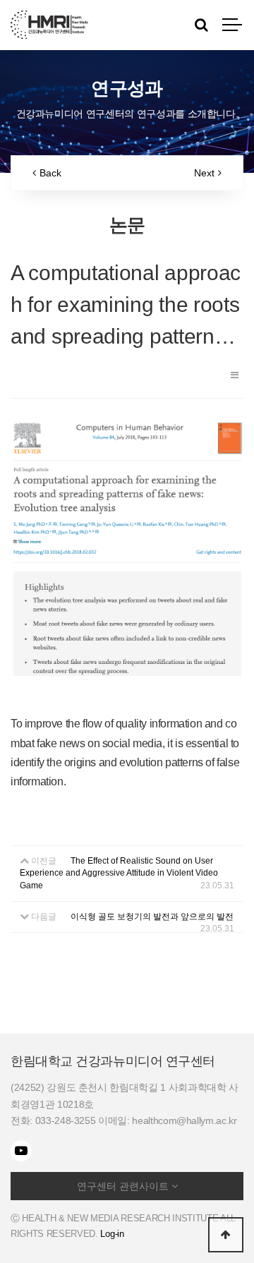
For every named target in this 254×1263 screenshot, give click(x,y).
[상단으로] (225, 1234)
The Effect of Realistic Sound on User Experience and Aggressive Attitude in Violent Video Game (119, 873)
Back (50, 173)
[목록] (234, 375)
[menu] (232, 24)
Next (204, 173)
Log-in (111, 1233)
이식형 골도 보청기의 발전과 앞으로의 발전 (152, 916)
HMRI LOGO (49, 25)
